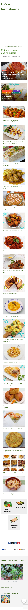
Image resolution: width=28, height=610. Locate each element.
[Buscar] (24, 56)
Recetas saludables (16, 92)
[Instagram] (15, 543)
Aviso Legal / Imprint (6, 587)
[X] (12, 543)
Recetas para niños (7, 92)
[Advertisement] (14, 30)
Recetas (4, 70)
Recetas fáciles (16, 90)
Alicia (4, 78)
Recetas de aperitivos (7, 90)
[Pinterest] (18, 543)
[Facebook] (9, 543)
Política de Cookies (6, 589)
